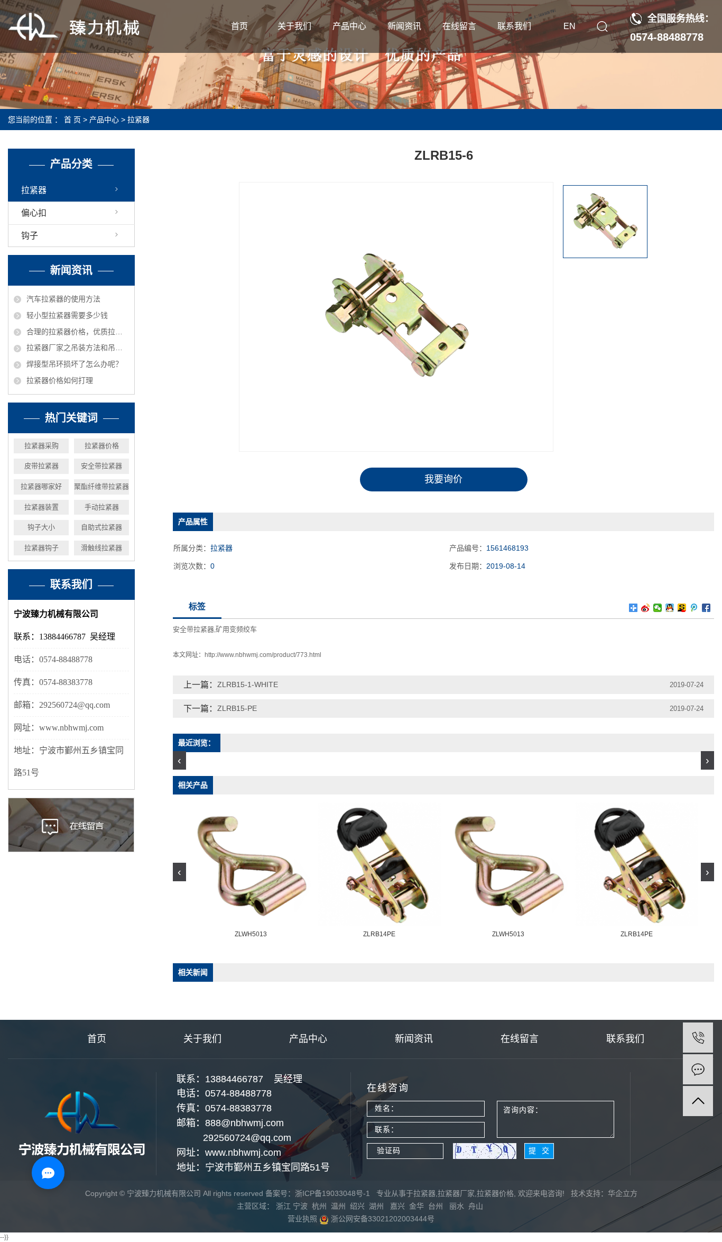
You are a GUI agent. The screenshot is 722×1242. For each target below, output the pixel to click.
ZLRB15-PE (237, 708)
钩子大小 (41, 527)
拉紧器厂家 (456, 1193)
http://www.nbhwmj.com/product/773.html (263, 655)
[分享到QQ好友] (669, 608)
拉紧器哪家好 (41, 486)
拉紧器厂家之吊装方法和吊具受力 (77, 347)
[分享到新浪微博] (645, 608)
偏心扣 (34, 212)
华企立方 (622, 1193)
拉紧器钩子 (41, 548)
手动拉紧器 (102, 507)
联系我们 (514, 26)
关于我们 (294, 26)
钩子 (29, 235)
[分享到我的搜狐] (682, 608)
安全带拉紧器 (101, 466)
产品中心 (349, 26)
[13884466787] (698, 1037)
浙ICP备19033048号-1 (332, 1193)
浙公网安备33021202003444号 (381, 1218)
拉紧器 (138, 119)
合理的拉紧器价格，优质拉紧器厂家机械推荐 (77, 331)
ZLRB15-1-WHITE (247, 684)
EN (569, 26)
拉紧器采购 (41, 446)
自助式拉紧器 (101, 527)
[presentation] (179, 760)
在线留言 (459, 26)
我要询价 (443, 479)
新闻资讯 (404, 26)
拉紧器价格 (102, 446)
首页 (239, 26)
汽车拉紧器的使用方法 (63, 299)
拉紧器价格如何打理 (59, 380)
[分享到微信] (657, 608)
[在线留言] (698, 1069)
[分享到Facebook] (706, 608)
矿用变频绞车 (236, 629)
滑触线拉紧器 (101, 548)
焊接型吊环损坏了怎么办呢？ (74, 364)
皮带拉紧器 (41, 466)
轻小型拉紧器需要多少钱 (67, 315)
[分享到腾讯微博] (694, 608)
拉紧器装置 (41, 507)
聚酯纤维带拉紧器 (101, 486)
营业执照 (302, 1218)
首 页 (72, 119)
